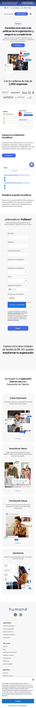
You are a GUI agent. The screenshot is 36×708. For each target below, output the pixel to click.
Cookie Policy (12, 705)
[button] (33, 680)
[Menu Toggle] (30, 14)
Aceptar (18, 701)
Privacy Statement (22, 705)
